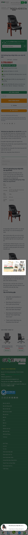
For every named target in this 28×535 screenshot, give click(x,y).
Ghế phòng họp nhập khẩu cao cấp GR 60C (16, 525)
